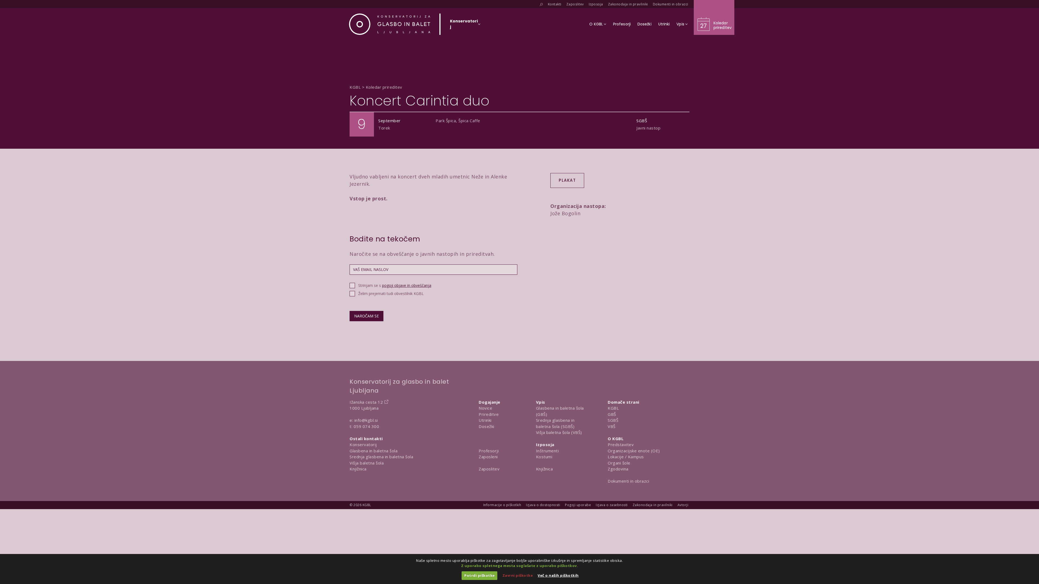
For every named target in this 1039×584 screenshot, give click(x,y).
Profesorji (489, 450)
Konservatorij (363, 444)
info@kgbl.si (366, 420)
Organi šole (619, 463)
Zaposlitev (489, 469)
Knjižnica (358, 469)
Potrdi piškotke (479, 575)
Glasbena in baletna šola (373, 450)
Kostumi (544, 456)
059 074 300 (366, 426)
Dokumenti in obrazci (628, 481)
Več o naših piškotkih (558, 575)
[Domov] (389, 24)
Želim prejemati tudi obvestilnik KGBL (391, 293)
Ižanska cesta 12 (366, 402)
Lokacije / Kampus (626, 456)
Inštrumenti (547, 450)
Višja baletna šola (367, 463)
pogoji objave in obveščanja (406, 285)
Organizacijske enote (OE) (634, 450)
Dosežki (486, 426)
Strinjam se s (394, 285)
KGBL (613, 408)
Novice (485, 408)
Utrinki (485, 420)
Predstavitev (621, 444)
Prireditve (489, 414)
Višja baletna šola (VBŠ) (559, 432)
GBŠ (612, 414)
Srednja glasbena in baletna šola (381, 456)
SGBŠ (613, 420)
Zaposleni (488, 456)
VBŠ (612, 426)
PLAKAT (567, 180)
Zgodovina (618, 469)
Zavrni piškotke (517, 575)
